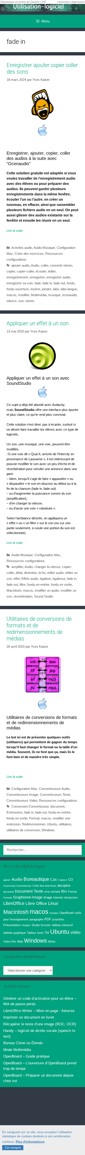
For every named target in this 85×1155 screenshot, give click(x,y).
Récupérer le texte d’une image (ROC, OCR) (39, 1024)
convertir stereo (61, 265)
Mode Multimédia (17, 1050)
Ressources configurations (26, 561)
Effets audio (29, 578)
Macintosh (14, 590)
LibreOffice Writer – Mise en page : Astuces (39, 1011)
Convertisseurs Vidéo (22, 800)
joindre (46, 289)
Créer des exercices (29, 253)
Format (34, 818)
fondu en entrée (38, 584)
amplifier (17, 567)
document (57, 806)
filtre (23, 584)
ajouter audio (20, 265)
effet (17, 578)
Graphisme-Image (27, 897)
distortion (30, 573)
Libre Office (36, 903)
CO (70, 879)
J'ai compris (13, 1147)
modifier (23, 295)
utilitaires (65, 824)
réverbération (23, 596)
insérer (35, 289)
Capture (62, 880)
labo (56, 289)
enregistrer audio (58, 277)
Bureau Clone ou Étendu (23, 1043)
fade (38, 283)
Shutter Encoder (41, 925)
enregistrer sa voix (20, 283)
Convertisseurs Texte (55, 794)
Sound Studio (43, 596)
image (47, 897)
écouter (41, 271)
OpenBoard (67, 912)
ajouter (6, 880)
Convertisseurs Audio (54, 789)
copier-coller (25, 271)
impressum (78, 2)
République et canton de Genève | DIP (23, 2)
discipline (63, 885)
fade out (59, 283)
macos (11, 295)
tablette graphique (14, 932)
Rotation (26, 925)
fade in (47, 283)
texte (40, 932)
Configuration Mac (47, 555)
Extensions (14, 812)
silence (12, 301)
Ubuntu (52, 824)
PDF (47, 919)
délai (19, 573)
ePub (47, 891)
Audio (35, 265)
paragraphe (36, 919)
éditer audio (55, 573)
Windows (48, 830)
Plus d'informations (30, 1141)
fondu (71, 283)
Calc (53, 879)
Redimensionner (33, 824)
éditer (52, 271)
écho (42, 573)
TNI (46, 932)
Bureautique (36, 879)
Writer (51, 941)
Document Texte (29, 891)
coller (44, 265)
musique (54, 295)
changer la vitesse (47, 567)
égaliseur (59, 578)
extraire (55, 891)
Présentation (12, 925)
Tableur (31, 932)
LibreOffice (13, 903)
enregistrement (17, 277)
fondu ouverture (18, 289)
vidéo (75, 932)
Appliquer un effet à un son (38, 323)
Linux (53, 903)
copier (11, 271)
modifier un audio (47, 590)
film (64, 891)
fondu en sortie (61, 584)
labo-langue (69, 289)
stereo (29, 301)
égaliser (45, 578)
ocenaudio (69, 295)
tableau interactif (62, 925)
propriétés (58, 919)
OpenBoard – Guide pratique (26, 1056)
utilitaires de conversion (23, 830)
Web (20, 941)
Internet (58, 897)
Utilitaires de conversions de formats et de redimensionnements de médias (39, 629)
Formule (7, 897)
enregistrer (37, 277)
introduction (71, 897)
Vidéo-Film (9, 941)
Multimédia (38, 295)
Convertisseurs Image (22, 794)
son (21, 301)
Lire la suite (15, 230)
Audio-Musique (44, 247)
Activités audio (21, 247)
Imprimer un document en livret (28, 1017)
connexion (63, 2)
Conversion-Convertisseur (30, 806)
